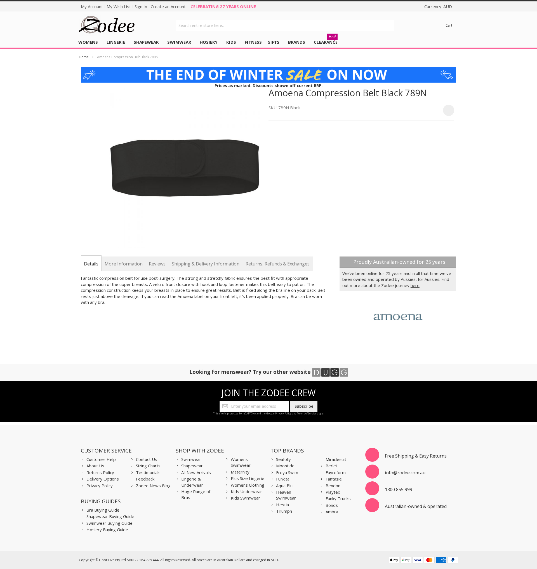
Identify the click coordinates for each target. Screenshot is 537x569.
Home (84, 57)
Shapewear (192, 465)
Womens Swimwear (241, 462)
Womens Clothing (247, 485)
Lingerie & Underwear (192, 482)
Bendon (333, 485)
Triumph (284, 511)
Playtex (333, 492)
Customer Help (101, 459)
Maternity (240, 472)
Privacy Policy (283, 413)
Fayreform (336, 472)
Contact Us (146, 459)
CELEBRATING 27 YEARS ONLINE (223, 6)
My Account (92, 6)
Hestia (282, 504)
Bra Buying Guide (102, 510)
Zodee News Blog (153, 485)
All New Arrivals (196, 472)
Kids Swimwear (245, 498)
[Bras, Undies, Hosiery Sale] (268, 70)
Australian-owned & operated (416, 506)
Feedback (145, 479)
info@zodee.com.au (405, 473)
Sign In (141, 6)
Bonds (332, 505)
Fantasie (334, 479)
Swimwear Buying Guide (109, 523)
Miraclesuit (336, 459)
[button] (448, 110)
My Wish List (119, 6)
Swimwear (191, 459)
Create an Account (168, 6)
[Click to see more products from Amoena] (398, 316)
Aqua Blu (284, 485)
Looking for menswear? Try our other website (250, 371)
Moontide (285, 465)
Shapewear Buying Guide (110, 516)
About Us (95, 465)
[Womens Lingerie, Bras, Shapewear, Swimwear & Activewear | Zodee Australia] (107, 25)
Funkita (282, 479)
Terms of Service (307, 413)
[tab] (91, 263)
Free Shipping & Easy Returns (416, 456)
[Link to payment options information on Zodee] (423, 561)
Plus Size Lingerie (247, 478)
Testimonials (148, 472)
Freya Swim (287, 472)
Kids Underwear (246, 491)
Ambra (332, 511)
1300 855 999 (398, 489)
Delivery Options (102, 479)
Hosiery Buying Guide (107, 529)
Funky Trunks (338, 498)
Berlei (331, 465)
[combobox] (285, 25)
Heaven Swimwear (286, 495)
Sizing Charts (148, 465)
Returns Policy (100, 472)
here (415, 285)
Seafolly (283, 459)
